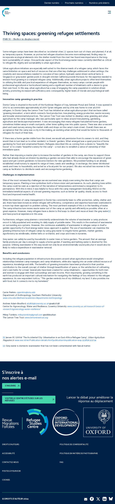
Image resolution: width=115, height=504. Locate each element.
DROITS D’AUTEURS (10, 445)
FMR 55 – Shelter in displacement (21, 39)
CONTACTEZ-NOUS (10, 462)
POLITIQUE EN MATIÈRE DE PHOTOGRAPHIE (79, 453)
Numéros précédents (99, 3)
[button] (110, 12)
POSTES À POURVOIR (11, 471)
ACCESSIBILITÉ (8, 453)
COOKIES (6, 480)
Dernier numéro (51, 3)
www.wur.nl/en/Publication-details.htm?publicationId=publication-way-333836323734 (55, 340)
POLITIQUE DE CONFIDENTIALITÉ (74, 445)
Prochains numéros (74, 3)
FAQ (61, 462)
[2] (109, 211)
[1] (65, 52)
